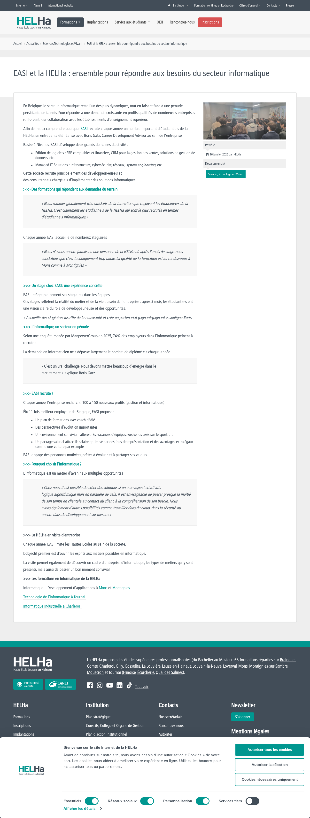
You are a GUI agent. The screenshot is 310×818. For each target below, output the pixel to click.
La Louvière (151, 666)
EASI (84, 128)
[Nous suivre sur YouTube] (110, 685)
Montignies (121, 587)
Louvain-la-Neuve (207, 666)
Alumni (38, 5)
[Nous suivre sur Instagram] (100, 685)
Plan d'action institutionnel (106, 734)
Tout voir (141, 686)
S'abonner (242, 716)
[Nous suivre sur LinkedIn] (120, 685)
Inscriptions (210, 22)
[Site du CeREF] (60, 684)
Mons (103, 587)
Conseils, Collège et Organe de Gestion (115, 725)
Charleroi (106, 666)
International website (60, 5)
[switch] (147, 801)
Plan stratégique (98, 716)
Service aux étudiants (131, 22)
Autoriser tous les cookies (270, 750)
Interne (20, 5)
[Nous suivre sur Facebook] (90, 685)
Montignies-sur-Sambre (268, 666)
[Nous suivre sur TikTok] (129, 685)
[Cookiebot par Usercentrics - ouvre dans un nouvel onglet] (31, 808)
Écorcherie (145, 672)
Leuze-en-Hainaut (176, 666)
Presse (290, 5)
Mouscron (95, 672)
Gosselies (132, 666)
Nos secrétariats (170, 716)
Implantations (97, 22)
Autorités (165, 734)
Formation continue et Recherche (213, 5)
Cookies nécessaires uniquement (270, 779)
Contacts (272, 5)
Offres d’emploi (248, 5)
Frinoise (129, 672)
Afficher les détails (79, 808)
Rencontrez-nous (182, 22)
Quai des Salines (169, 672)
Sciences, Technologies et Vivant (62, 43)
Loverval (230, 666)
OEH (160, 22)
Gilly (119, 666)
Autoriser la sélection (270, 765)
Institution (179, 5)
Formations (68, 22)
